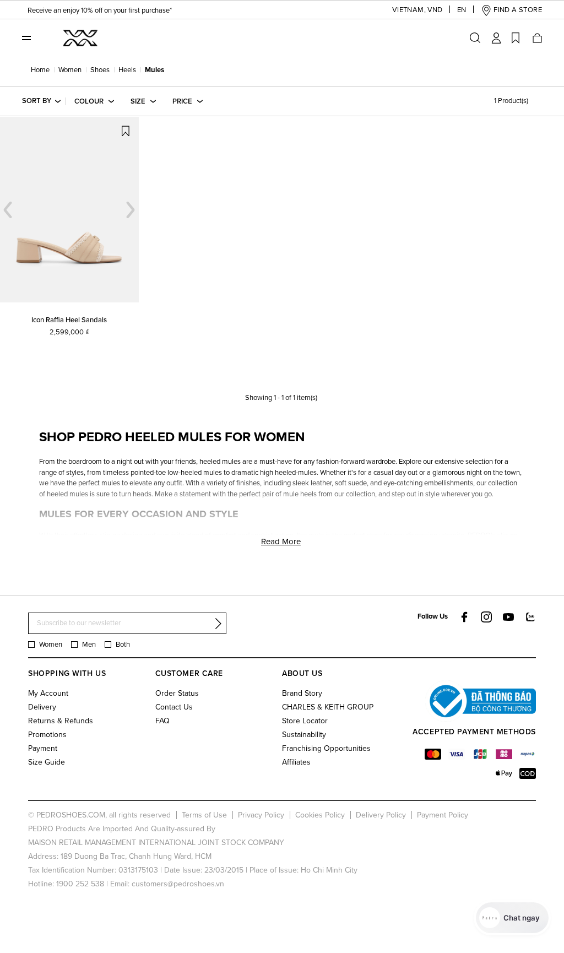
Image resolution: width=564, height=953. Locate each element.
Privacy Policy (261, 815)
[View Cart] (536, 38)
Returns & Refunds (60, 720)
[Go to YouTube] (508, 616)
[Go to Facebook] (464, 616)
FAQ (162, 720)
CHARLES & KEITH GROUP (327, 707)
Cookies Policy (320, 815)
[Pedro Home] (79, 37)
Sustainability (304, 734)
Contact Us (174, 707)
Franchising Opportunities (326, 748)
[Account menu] (496, 38)
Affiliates (296, 762)
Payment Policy (442, 815)
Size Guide (46, 762)
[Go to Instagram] (486, 616)
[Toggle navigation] (26, 37)
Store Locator (305, 720)
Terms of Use (204, 815)
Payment (42, 748)
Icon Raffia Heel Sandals (69, 320)
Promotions (47, 734)
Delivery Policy (381, 815)
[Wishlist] (515, 38)
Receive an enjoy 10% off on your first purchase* (100, 10)
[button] (409, 10)
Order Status (177, 693)
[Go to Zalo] (530, 616)
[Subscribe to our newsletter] (218, 623)
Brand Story (302, 693)
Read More (281, 541)
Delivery (42, 707)
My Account (48, 693)
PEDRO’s (482, 535)
